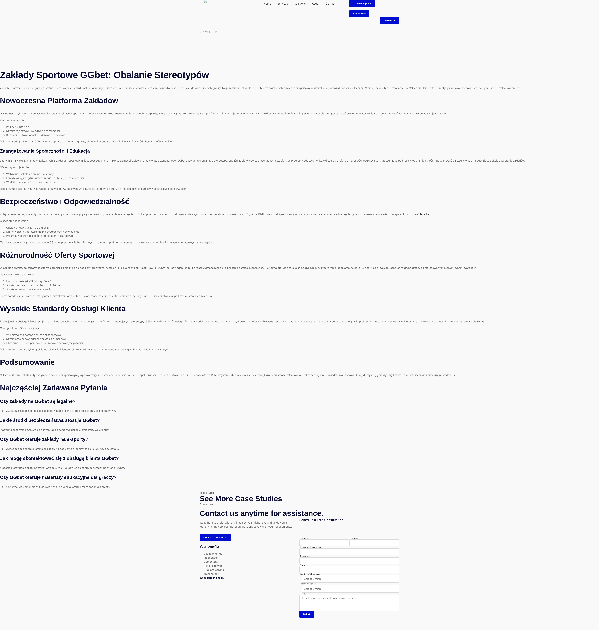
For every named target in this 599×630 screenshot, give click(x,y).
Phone (302, 565)
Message (303, 594)
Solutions (300, 3)
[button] (362, 3)
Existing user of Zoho (309, 584)
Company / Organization (310, 547)
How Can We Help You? (310, 574)
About (315, 3)
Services (282, 3)
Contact (330, 3)
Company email (306, 556)
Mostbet (425, 214)
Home (267, 3)
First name (304, 538)
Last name (353, 538)
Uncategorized (209, 31)
